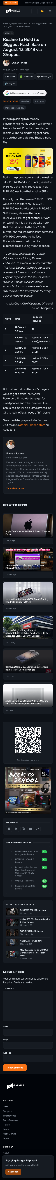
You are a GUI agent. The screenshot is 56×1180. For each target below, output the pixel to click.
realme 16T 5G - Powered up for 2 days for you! (35, 920)
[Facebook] (9, 829)
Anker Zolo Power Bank (31, 941)
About (6, 1152)
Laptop (6, 1138)
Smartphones (9, 1115)
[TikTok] (38, 829)
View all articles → (15, 488)
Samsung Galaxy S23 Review (25, 887)
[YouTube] (30, 829)
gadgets (13, 23)
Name (6, 1026)
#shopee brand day (14, 108)
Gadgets (7, 1111)
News (5, 1106)
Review (6, 1124)
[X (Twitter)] (16, 829)
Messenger (44, 76)
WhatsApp (26, 76)
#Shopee (39, 101)
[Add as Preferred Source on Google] (25, 93)
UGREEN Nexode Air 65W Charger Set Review (27, 853)
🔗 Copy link (10, 83)
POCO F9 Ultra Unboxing (32, 931)
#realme (25, 101)
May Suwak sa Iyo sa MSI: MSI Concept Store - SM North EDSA (34, 953)
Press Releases (10, 1120)
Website (7, 1052)
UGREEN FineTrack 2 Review (24, 860)
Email (5, 1039)
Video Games (9, 1133)
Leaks (6, 1129)
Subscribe (13, 1171)
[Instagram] (23, 829)
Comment (8, 988)
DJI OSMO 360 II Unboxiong (33, 910)
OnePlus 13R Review (24, 880)
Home (5, 23)
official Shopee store (32, 425)
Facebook (10, 76)
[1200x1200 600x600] (28, 813)
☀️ (42, 11)
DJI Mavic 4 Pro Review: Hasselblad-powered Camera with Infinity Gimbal (26, 871)
